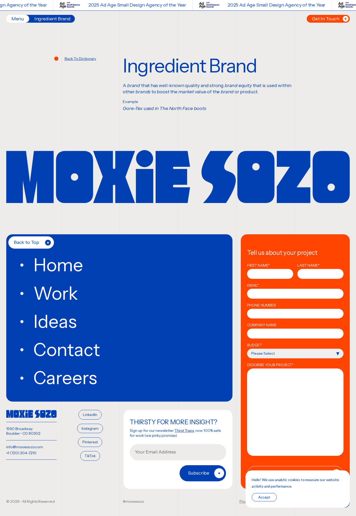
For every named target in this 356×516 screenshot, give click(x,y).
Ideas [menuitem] (55, 321)
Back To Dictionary (80, 58)
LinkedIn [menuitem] (90, 414)
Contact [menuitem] (66, 350)
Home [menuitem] (58, 265)
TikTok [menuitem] (90, 455)
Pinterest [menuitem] (90, 442)
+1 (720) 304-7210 (21, 453)
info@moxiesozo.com (24, 447)
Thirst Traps (184, 430)
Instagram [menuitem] (90, 428)
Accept (264, 497)
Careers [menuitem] (65, 378)
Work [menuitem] (55, 293)
